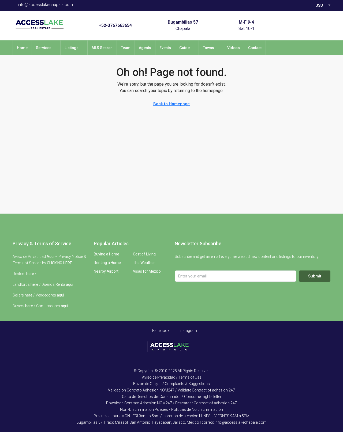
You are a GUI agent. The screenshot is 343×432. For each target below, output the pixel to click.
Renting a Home (107, 263)
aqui (69, 284)
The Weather (144, 263)
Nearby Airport (106, 271)
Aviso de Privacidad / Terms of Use (171, 377)
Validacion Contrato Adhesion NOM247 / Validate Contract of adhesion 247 (171, 390)
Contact (255, 48)
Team (126, 48)
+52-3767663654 (115, 25)
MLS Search (102, 48)
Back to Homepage (171, 103)
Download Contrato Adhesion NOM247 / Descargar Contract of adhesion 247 (171, 403)
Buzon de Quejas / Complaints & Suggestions (171, 384)
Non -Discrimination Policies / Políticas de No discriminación (171, 409)
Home (22, 48)
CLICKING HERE (59, 263)
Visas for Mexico (147, 271)
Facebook (160, 330)
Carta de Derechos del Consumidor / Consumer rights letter (171, 396)
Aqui (50, 256)
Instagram (188, 330)
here (30, 274)
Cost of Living (144, 254)
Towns (208, 48)
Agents (145, 48)
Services (43, 48)
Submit (314, 276)
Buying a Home (106, 254)
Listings (72, 48)
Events (165, 48)
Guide (184, 48)
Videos (233, 48)
